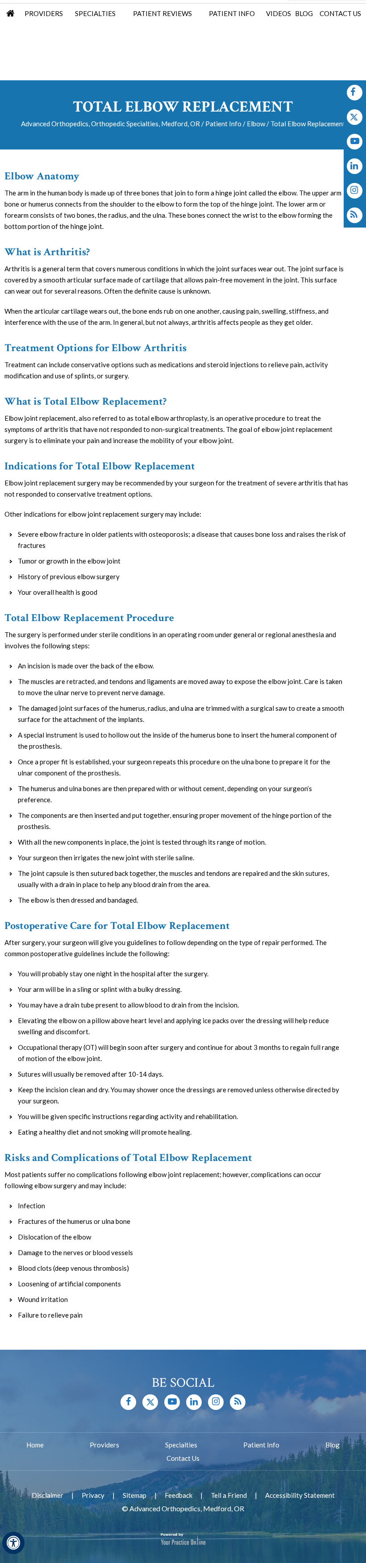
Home (10, 15)
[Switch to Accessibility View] (13, 1543)
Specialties (95, 13)
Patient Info (232, 13)
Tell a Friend (229, 1495)
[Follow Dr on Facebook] (354, 92)
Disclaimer (47, 1495)
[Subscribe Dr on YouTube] (354, 141)
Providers (44, 13)
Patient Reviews (162, 13)
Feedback (178, 1495)
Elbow (256, 124)
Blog (304, 13)
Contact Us (340, 13)
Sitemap (134, 1495)
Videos (278, 13)
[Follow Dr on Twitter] (354, 117)
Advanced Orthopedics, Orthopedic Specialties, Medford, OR (110, 124)
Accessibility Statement (300, 1495)
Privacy (93, 1495)
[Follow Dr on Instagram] (354, 166)
